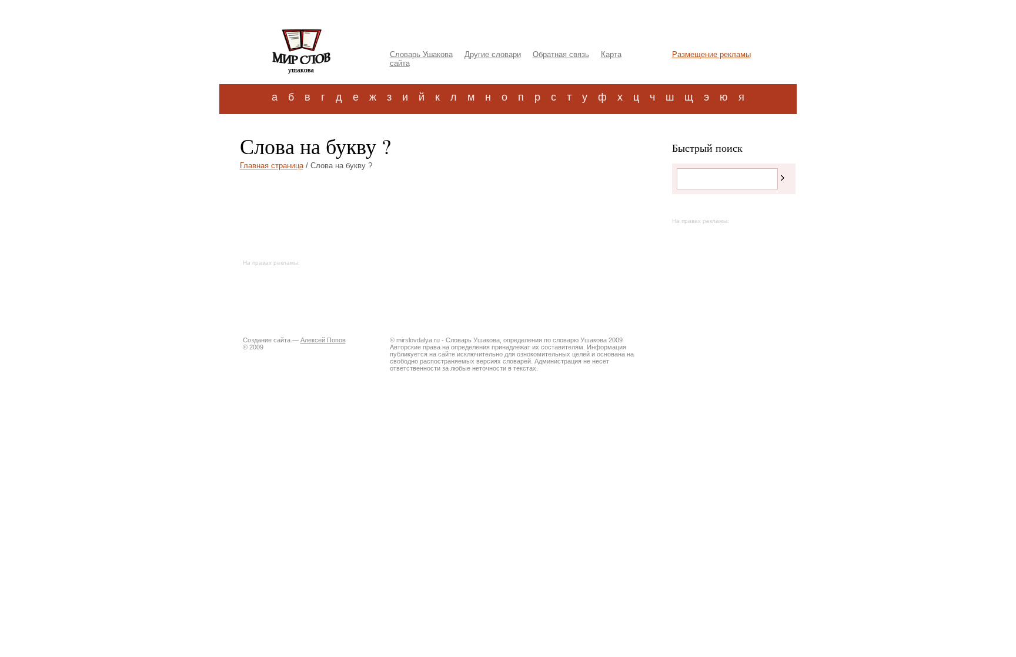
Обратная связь (561, 54)
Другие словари (492, 54)
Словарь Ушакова (421, 54)
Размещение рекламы (711, 54)
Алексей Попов (323, 339)
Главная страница (271, 165)
